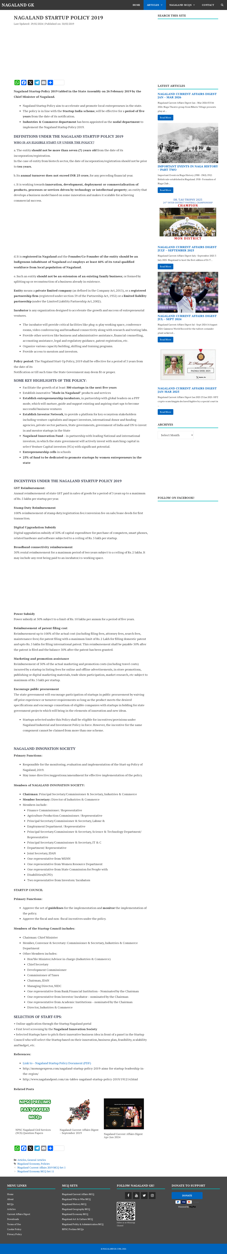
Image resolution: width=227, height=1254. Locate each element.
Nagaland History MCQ (74, 1204)
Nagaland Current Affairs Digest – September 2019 (79, 1131)
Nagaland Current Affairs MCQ (78, 1194)
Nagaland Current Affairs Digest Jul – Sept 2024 (187, 317)
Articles (153, 4)
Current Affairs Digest (18, 1214)
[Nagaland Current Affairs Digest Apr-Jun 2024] (124, 1128)
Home (136, 4)
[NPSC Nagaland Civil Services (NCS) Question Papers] (35, 1124)
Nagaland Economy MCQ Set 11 (35, 1171)
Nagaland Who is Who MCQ (76, 1199)
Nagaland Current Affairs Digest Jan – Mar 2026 (187, 95)
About (10, 1199)
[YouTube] (136, 1195)
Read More (165, 117)
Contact (208, 4)
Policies (45, 1163)
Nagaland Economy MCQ (75, 1214)
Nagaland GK (18, 5)
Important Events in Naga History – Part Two (188, 168)
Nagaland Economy (28, 1163)
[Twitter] (144, 1195)
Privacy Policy (14, 1234)
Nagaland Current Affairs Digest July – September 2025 (187, 248)
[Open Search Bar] (222, 5)
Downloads (13, 1219)
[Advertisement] (81, 50)
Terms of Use (14, 1224)
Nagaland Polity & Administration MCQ (83, 1224)
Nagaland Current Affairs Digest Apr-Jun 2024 (123, 1135)
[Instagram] (152, 1195)
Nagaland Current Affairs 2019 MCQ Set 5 (41, 1167)
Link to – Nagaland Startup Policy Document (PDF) (57, 1063)
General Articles (36, 1160)
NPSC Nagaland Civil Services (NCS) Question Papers (33, 1131)
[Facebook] (128, 1195)
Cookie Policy (14, 1229)
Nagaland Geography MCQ (76, 1209)
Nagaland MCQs (180, 4)
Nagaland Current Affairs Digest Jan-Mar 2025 (187, 390)
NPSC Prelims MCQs (73, 1229)
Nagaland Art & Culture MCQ (77, 1219)
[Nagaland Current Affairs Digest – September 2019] (80, 1124)
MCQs (10, 1204)
